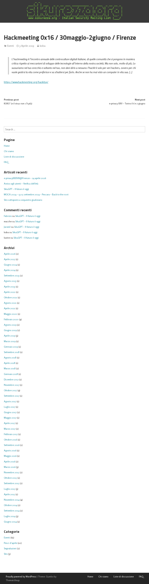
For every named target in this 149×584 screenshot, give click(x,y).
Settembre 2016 (11, 445)
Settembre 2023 (11, 275)
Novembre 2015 (11, 472)
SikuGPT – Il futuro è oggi (16, 189)
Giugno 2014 (10, 521)
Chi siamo (9, 151)
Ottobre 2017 (10, 390)
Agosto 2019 (10, 324)
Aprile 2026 (9, 253)
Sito (6, 553)
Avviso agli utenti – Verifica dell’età (21, 183)
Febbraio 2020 (11, 319)
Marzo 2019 (10, 341)
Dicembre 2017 (11, 379)
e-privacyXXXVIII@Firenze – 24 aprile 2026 (25, 178)
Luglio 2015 (9, 488)
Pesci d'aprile (10, 543)
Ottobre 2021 (10, 297)
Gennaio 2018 (11, 374)
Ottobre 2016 (10, 439)
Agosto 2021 (10, 302)
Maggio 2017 (10, 417)
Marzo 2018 (10, 368)
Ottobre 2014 (10, 505)
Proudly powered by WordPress (21, 576)
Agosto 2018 (10, 357)
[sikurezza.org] (74, 11)
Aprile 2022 (9, 292)
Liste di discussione (14, 156)
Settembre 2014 (11, 510)
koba (42, 45)
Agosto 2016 (10, 450)
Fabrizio (8, 216)
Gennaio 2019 (11, 346)
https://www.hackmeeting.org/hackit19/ (26, 82)
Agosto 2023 (10, 280)
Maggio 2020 (10, 313)
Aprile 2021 (9, 308)
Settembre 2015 (11, 483)
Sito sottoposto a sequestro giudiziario (23, 199)
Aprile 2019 (9, 335)
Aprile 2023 (9, 286)
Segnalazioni (10, 548)
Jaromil (7, 226)
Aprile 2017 (9, 423)
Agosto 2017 (10, 401)
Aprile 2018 (9, 363)
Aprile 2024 (9, 270)
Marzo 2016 (10, 466)
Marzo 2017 (9, 428)
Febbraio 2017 (11, 434)
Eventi (10, 45)
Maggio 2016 (10, 455)
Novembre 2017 (11, 384)
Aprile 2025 (9, 259)
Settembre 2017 (11, 395)
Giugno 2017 (10, 412)
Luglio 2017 (9, 406)
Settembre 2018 (11, 352)
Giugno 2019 (10, 330)
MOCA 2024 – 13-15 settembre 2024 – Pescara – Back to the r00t (36, 194)
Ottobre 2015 (10, 477)
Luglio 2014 (9, 516)
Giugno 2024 (10, 264)
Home (7, 145)
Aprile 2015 (9, 494)
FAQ (6, 162)
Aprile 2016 (9, 461)
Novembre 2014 (11, 499)
